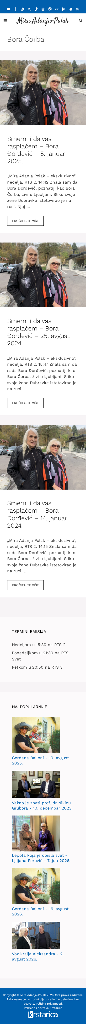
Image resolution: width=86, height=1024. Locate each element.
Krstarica (56, 1008)
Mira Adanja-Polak (43, 21)
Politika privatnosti (49, 1003)
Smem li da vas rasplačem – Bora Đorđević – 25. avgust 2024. (38, 332)
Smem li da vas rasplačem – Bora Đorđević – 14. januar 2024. (37, 514)
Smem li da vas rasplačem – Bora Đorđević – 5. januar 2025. (36, 150)
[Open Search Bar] (80, 20)
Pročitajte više (25, 221)
